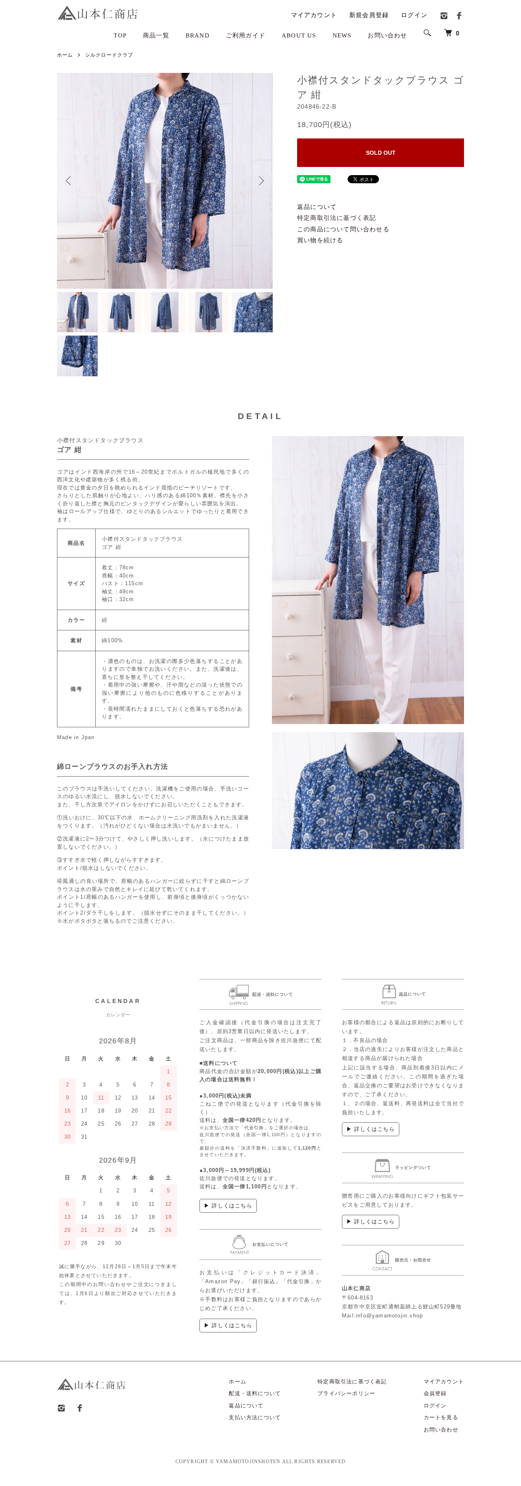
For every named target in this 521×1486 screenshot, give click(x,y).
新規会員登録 (369, 14)
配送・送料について (255, 1393)
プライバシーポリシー (346, 1393)
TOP (120, 35)
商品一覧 (156, 35)
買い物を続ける (320, 240)
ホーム (65, 55)
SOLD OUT (381, 152)
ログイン (414, 14)
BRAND (198, 35)
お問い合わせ (387, 35)
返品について (317, 206)
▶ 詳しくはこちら (228, 1206)
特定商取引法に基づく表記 (336, 217)
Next (260, 181)
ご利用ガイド (245, 35)
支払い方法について (255, 1417)
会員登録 (435, 1393)
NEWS (342, 35)
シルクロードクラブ (109, 55)
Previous (69, 181)
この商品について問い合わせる (343, 229)
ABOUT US (299, 35)
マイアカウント (314, 14)
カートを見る (441, 1417)
